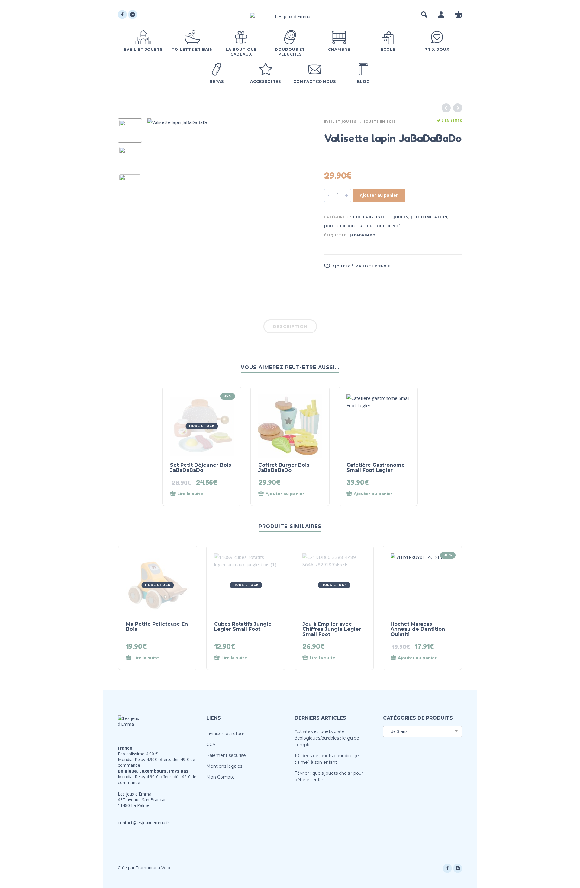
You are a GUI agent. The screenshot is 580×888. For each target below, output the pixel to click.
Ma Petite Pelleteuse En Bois (157, 626)
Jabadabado (362, 235)
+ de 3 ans (363, 217)
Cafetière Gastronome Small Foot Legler (375, 467)
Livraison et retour (225, 733)
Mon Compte (220, 777)
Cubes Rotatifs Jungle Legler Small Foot (243, 626)
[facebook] (122, 14)
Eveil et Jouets (340, 121)
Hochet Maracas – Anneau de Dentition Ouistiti (418, 629)
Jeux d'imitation (429, 217)
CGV (211, 744)
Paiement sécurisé (226, 755)
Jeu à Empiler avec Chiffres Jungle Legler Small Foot (331, 629)
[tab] (290, 327)
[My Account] (441, 14)
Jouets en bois (380, 121)
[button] (424, 14)
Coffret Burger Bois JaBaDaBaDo (283, 467)
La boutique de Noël (380, 226)
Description (290, 326)
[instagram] (132, 14)
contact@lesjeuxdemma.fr (143, 822)
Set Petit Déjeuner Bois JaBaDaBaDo (200, 467)
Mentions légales (224, 766)
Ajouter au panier (379, 195)
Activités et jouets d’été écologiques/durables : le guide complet (327, 738)
